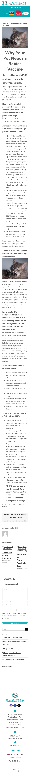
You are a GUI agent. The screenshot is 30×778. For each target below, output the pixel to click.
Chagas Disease (8, 649)
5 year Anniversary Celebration (13, 660)
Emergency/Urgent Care (15, 754)
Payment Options (15, 758)
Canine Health (17, 504)
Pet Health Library (15, 761)
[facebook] (15, 705)
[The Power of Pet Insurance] (7, 547)
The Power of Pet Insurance (7, 555)
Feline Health (23, 504)
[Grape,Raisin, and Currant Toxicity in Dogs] (22, 547)
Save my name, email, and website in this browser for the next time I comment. (14, 615)
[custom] (11, 705)
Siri (4, 504)
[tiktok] (19, 705)
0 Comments (19, 569)
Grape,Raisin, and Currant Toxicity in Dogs (23, 560)
